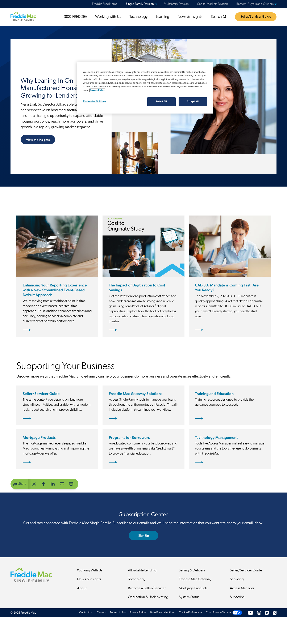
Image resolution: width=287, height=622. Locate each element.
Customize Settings (94, 101)
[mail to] (62, 484)
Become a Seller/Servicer (147, 588)
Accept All (193, 101)
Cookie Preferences (190, 612)
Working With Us (89, 570)
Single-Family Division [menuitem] (140, 4)
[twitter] (34, 484)
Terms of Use (117, 612)
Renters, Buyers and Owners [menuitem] (255, 4)
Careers (101, 612)
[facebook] (43, 484)
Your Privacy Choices (218, 612)
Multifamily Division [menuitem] (176, 4)
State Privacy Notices (162, 612)
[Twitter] (274, 612)
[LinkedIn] (266, 612)
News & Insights (190, 17)
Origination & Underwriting (148, 597)
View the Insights (38, 139)
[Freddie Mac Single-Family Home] (23, 16)
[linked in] (52, 484)
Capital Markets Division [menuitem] (212, 4)
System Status (189, 597)
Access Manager (242, 588)
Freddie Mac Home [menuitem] (104, 4)
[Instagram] (259, 612)
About (82, 588)
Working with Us (108, 17)
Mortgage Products (193, 588)
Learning (162, 17)
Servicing (237, 579)
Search (217, 17)
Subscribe (237, 597)
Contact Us (86, 612)
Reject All (161, 101)
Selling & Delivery (192, 570)
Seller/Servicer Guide (255, 16)
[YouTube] (250, 612)
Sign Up (143, 535)
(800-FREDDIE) (75, 17)
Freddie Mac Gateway (195, 579)
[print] (71, 484)
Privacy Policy (137, 612)
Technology (138, 17)
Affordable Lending (142, 570)
